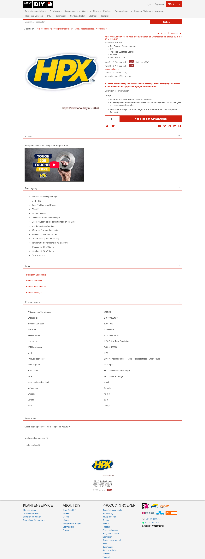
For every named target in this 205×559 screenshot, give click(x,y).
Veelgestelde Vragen (72, 523)
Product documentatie (36, 286)
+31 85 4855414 (153, 518)
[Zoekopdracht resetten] (142, 21)
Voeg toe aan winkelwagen (151, 118)
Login (148, 4)
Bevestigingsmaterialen (35, 11)
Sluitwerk (93, 15)
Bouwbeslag (55, 11)
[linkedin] (175, 126)
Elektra (96, 11)
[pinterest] (169, 126)
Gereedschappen (123, 11)
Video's (66, 516)
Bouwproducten (71, 11)
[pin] (107, 126)
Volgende (174, 33)
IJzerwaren (160, 11)
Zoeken (166, 21)
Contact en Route (30, 513)
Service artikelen (77, 15)
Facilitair (107, 11)
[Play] (54, 164)
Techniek (105, 15)
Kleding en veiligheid (34, 15)
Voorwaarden (68, 526)
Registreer (159, 4)
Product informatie (34, 280)
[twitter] (164, 126)
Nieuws (66, 520)
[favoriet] (113, 126)
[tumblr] (180, 126)
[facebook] (159, 126)
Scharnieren (61, 15)
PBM (49, 15)
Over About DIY (69, 510)
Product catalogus (34, 292)
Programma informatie (36, 274)
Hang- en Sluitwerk (142, 11)
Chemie (86, 11)
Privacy (66, 530)
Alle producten (43, 28)
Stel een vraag (29, 510)
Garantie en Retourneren (34, 520)
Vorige (163, 33)
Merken (66, 513)
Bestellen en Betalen (32, 516)
